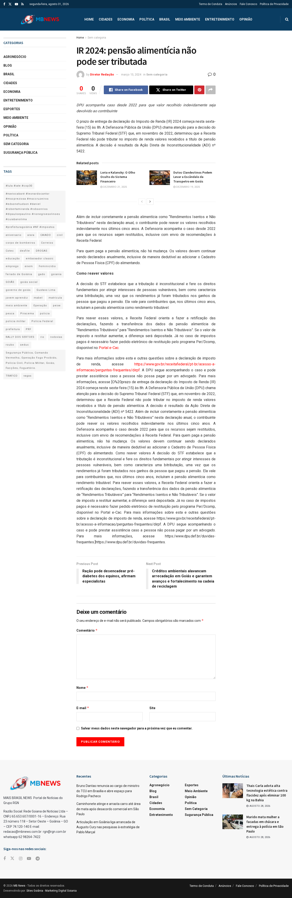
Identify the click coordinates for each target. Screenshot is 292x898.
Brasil (164, 19)
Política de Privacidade (274, 4)
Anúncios (231, 4)
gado (41, 274)
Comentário (87, 630)
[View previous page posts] (141, 201)
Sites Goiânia (34, 890)
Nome (82, 687)
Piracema (27, 313)
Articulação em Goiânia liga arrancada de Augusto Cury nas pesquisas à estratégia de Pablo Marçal (108, 827)
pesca (10, 313)
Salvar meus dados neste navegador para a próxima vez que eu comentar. (137, 728)
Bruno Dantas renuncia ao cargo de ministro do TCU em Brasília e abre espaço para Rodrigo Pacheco (107, 791)
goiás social (29, 282)
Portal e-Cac (109, 348)
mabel (38, 297)
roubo (10, 344)
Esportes (11, 109)
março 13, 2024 (131, 74)
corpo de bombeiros (20, 242)
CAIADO (45, 235)
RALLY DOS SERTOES (20, 337)
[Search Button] (287, 19)
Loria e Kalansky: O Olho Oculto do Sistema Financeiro (117, 176)
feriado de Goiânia (19, 274)
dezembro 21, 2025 (114, 186)
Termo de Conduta (210, 4)
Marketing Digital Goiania (61, 890)
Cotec (10, 250)
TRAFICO (12, 375)
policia (45, 313)
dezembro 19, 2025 (187, 186)
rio (42, 337)
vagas (27, 375)
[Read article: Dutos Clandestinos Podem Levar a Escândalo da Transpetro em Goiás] (159, 177)
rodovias (56, 337)
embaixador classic (40, 258)
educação (13, 258)
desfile (25, 250)
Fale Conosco (248, 4)
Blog (7, 65)
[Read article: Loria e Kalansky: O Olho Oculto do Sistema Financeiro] (86, 177)
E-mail (82, 708)
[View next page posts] (150, 201)
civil (60, 235)
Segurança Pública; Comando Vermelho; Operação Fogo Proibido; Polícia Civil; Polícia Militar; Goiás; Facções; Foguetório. (31, 360)
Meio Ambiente (187, 19)
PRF (28, 329)
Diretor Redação (102, 74)
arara (30, 235)
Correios (47, 242)
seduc (24, 344)
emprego (12, 266)
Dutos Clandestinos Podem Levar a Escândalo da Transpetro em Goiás (192, 176)
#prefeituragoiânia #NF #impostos (30, 227)
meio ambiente (16, 305)
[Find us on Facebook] (4, 4)
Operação (40, 305)
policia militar (16, 321)
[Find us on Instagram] (20, 858)
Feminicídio (47, 266)
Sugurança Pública (20, 152)
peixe (57, 305)
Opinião (245, 19)
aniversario (13, 235)
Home (89, 19)
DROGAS (41, 250)
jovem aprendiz (17, 297)
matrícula (55, 297)
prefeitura (13, 329)
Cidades (105, 19)
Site (152, 708)
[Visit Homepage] (39, 19)
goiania (56, 274)
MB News (19, 885)
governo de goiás (18, 290)
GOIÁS (10, 282)
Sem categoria (97, 37)
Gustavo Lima (45, 290)
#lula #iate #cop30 (19, 185)
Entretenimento (219, 19)
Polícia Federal (42, 321)
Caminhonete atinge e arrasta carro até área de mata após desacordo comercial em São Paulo (108, 809)
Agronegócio (14, 57)
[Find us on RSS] (22, 4)
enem (29, 266)
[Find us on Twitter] (10, 4)
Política (146, 19)
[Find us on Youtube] (16, 4)
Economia (125, 19)
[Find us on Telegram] (38, 858)
